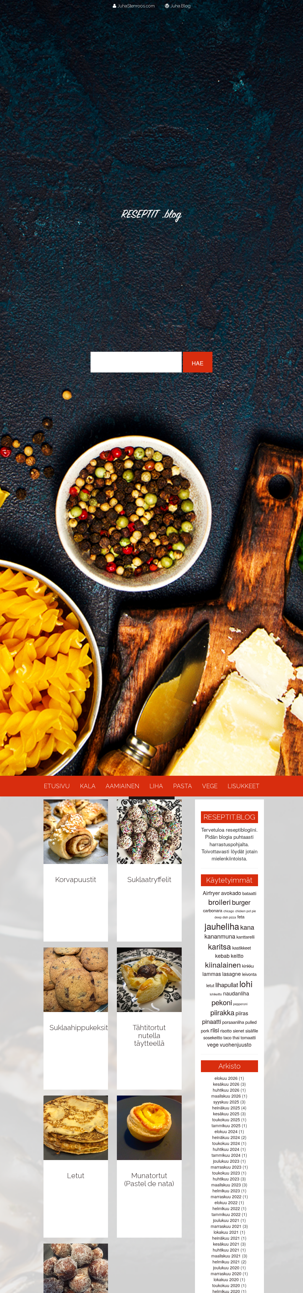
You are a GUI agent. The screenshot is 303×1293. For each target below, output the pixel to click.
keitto (237, 955)
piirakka (222, 1012)
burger (241, 902)
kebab (222, 955)
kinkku (248, 966)
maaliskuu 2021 (226, 1256)
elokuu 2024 (226, 1131)
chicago (228, 911)
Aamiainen (122, 786)
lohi (245, 983)
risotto (226, 1030)
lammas (211, 973)
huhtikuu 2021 (226, 1250)
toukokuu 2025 (226, 1119)
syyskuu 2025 (226, 1102)
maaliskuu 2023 (226, 1185)
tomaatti (248, 1037)
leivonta (249, 974)
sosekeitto (212, 1037)
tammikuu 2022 (226, 1214)
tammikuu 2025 (226, 1125)
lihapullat (226, 984)
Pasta (182, 786)
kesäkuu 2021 (226, 1244)
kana (247, 926)
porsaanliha (233, 1022)
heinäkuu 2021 (226, 1238)
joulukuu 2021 (226, 1220)
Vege (209, 786)
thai (236, 1037)
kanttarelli (245, 937)
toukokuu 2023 (226, 1173)
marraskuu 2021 (226, 1226)
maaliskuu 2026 (226, 1096)
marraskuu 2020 (226, 1273)
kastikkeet (241, 948)
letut (210, 985)
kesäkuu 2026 (226, 1084)
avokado (231, 893)
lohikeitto (216, 994)
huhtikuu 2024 (226, 1149)
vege (213, 1044)
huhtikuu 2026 (226, 1090)
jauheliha (221, 926)
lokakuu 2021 (226, 1232)
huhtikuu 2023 (226, 1179)
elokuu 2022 (226, 1202)
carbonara (212, 910)
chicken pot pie (245, 911)
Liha (156, 786)
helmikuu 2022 (226, 1208)
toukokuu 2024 (226, 1143)
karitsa (219, 946)
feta (240, 916)
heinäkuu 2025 (226, 1108)
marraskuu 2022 (226, 1196)
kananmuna (219, 936)
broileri (219, 901)
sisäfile (251, 1030)
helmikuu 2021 (226, 1262)
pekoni (222, 1002)
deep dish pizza (225, 917)
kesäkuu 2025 (226, 1114)
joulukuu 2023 (226, 1161)
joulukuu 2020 (226, 1267)
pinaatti (211, 1021)
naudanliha (236, 993)
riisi (214, 1030)
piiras (242, 1013)
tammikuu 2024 (226, 1155)
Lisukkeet (244, 786)
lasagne (231, 973)
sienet (238, 1030)
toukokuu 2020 (226, 1285)
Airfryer (211, 893)
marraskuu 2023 (226, 1167)
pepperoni (240, 1004)
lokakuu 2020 (226, 1279)
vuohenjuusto (236, 1044)
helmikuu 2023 (226, 1191)
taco (227, 1037)
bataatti (249, 893)
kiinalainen (223, 964)
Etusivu (57, 786)
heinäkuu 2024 (226, 1137)
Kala (88, 786)
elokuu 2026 (226, 1078)
